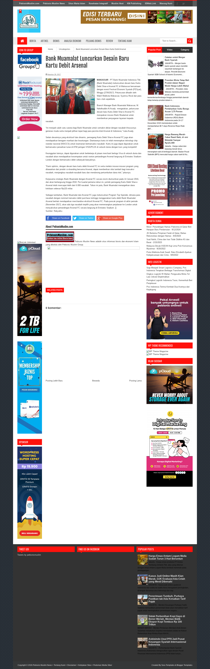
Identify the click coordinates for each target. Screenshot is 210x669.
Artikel (44, 41)
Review (109, 41)
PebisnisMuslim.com (29, 3)
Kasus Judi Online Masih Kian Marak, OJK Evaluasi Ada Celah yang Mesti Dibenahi (167, 579)
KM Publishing (134, 3)
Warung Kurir (166, 3)
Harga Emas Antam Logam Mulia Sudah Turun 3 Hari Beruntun (167, 557)
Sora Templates (167, 665)
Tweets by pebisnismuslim (29, 555)
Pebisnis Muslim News (54, 3)
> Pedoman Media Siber (102, 665)
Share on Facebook (60, 218)
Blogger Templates (184, 665)
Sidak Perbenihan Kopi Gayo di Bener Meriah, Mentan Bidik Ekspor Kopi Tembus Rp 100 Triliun (167, 620)
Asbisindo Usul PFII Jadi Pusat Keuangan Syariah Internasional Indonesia (167, 642)
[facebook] (177, 4)
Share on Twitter (86, 218)
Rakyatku (58, 211)
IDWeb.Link (150, 3)
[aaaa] (137, 17)
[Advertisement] (29, 190)
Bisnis (56, 41)
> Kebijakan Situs (84, 665)
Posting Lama (135, 381)
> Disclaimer (71, 665)
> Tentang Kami (59, 665)
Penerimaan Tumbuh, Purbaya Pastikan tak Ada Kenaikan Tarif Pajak (167, 599)
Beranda (96, 381)
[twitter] (183, 4)
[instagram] (189, 4)
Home (50, 49)
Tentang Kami (125, 41)
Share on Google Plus (113, 218)
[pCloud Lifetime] (29, 335)
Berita (33, 41)
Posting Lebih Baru (54, 381)
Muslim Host (117, 3)
